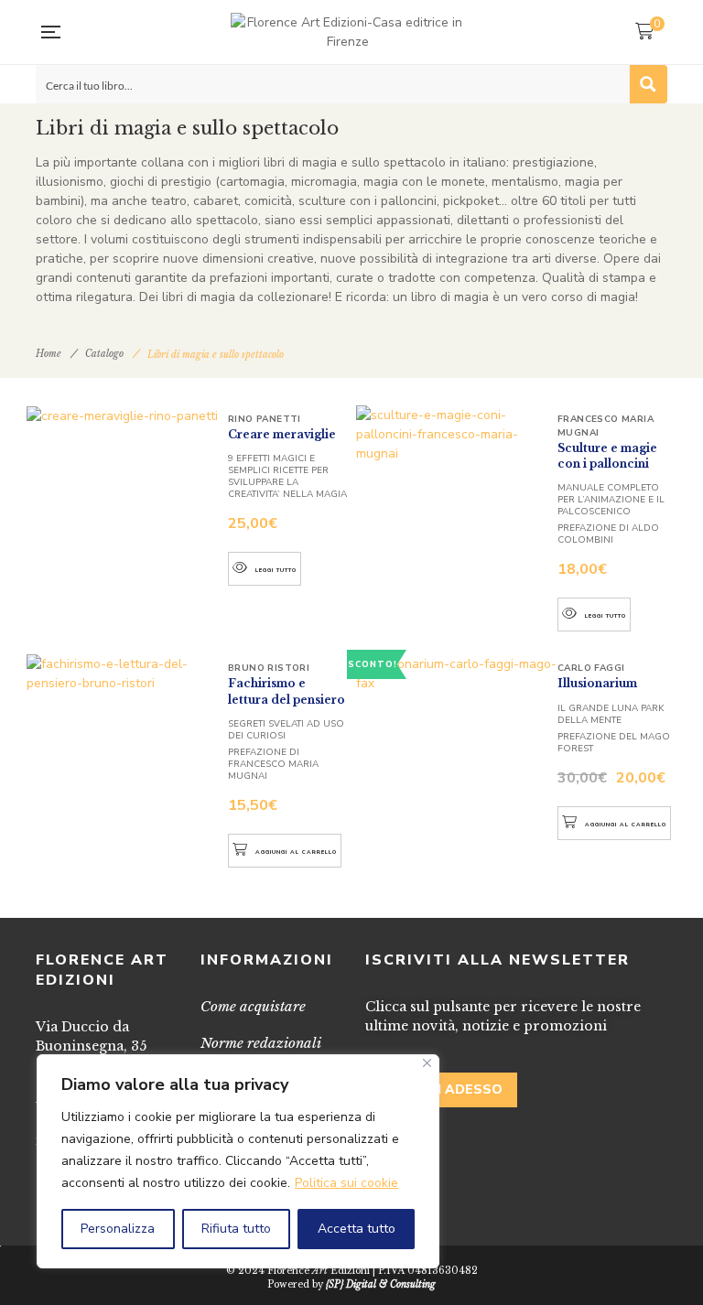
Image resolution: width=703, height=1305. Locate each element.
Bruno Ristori (268, 668)
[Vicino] (427, 1063)
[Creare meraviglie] (127, 415)
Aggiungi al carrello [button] (296, 852)
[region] (238, 1161)
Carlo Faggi (590, 668)
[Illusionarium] (456, 673)
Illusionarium (597, 683)
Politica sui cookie (346, 1183)
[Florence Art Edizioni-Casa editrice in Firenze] (347, 32)
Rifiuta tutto (236, 1228)
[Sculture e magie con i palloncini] (456, 434)
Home (48, 354)
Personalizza (118, 1228)
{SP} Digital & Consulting (381, 1284)
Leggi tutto (276, 570)
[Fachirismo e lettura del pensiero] (127, 673)
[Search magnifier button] (648, 84)
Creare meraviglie (282, 434)
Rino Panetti (264, 419)
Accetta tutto (356, 1228)
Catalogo (104, 354)
